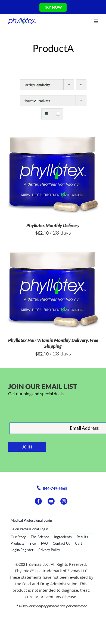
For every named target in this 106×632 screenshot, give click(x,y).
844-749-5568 (54, 489)
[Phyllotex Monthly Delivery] (53, 139)
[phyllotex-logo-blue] (22, 19)
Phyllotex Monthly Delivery (53, 225)
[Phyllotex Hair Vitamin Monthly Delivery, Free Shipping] (53, 254)
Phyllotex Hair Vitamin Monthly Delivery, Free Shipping (53, 343)
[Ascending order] (81, 84)
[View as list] (57, 114)
